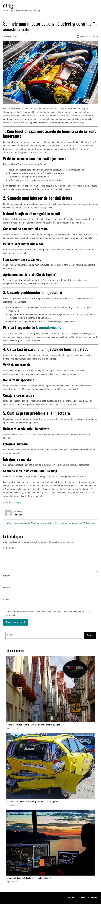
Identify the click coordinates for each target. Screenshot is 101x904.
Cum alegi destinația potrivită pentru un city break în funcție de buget (33, 724)
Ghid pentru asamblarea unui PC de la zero (75, 523)
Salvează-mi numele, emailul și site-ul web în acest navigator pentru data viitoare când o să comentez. (48, 613)
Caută (90, 635)
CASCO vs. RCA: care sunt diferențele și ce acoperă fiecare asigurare (32, 801)
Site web (7, 600)
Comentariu (9, 548)
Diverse (17, 503)
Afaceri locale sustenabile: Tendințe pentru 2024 (28, 523)
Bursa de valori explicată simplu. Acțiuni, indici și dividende (29, 878)
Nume (6, 576)
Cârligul (10, 5)
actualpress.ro (50, 328)
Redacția (18, 515)
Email (6, 588)
